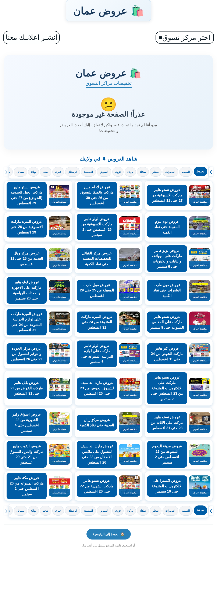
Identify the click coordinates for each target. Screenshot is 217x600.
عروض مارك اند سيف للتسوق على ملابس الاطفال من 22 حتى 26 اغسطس (97, 454)
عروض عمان (108, 10)
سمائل (20, 171)
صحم (46, 171)
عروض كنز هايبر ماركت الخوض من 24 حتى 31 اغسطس (167, 353)
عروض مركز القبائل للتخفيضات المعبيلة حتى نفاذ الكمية (97, 258)
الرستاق (72, 171)
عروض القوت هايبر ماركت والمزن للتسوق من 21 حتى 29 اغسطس (26, 454)
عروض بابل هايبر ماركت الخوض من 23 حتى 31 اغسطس (26, 388)
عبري (58, 171)
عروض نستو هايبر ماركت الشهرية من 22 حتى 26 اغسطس (97, 486)
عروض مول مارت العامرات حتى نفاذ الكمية (167, 290)
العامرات (170, 171)
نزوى (118, 171)
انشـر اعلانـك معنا (31, 37)
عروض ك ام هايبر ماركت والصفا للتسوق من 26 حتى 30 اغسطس (97, 195)
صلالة (143, 171)
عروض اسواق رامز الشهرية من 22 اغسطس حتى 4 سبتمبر (26, 422)
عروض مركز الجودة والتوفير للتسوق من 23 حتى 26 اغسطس (26, 353)
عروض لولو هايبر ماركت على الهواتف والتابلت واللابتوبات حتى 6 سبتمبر (167, 259)
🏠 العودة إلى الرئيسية (108, 534)
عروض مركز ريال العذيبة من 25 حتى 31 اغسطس (26, 258)
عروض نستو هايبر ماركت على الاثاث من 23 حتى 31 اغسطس (167, 422)
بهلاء (33, 171)
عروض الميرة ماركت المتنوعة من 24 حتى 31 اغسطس (97, 322)
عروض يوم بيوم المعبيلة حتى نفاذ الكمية (167, 227)
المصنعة (88, 171)
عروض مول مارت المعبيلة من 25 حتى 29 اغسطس (97, 290)
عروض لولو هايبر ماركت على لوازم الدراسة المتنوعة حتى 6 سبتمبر (97, 354)
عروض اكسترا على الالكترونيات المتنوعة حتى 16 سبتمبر (167, 486)
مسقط (200, 171)
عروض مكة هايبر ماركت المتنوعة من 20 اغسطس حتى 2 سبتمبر (27, 486)
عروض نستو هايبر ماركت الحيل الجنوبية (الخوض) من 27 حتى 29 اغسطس (27, 195)
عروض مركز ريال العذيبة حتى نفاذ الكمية (97, 422)
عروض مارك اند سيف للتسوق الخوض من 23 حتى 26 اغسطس (97, 388)
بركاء (130, 171)
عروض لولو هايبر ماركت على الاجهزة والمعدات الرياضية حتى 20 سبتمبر (26, 290)
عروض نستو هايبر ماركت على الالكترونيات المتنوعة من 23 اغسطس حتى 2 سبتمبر (167, 388)
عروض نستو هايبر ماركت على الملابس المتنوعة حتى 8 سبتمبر (167, 322)
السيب (186, 171)
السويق (104, 171)
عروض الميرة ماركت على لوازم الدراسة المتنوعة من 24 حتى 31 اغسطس (26, 322)
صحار (156, 171)
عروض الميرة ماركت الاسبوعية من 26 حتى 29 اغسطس (27, 227)
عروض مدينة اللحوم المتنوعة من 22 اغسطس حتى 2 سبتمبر (167, 454)
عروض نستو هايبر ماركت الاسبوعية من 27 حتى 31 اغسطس (167, 195)
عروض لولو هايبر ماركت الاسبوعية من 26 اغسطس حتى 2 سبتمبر (96, 227)
